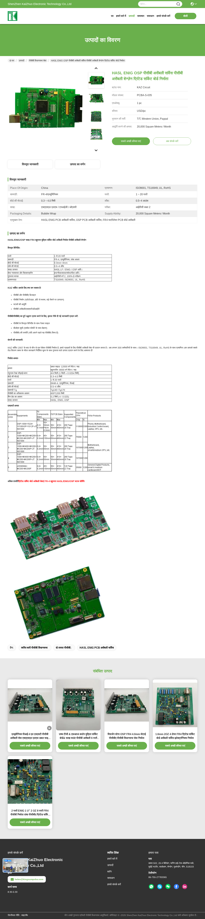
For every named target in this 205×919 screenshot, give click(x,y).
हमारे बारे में (121, 16)
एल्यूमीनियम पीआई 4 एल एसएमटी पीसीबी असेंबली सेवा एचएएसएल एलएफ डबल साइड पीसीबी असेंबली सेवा (30, 736)
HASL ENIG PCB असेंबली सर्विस (97, 647)
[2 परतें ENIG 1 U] (30, 781)
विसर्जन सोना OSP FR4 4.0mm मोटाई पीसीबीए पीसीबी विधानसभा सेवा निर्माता (127, 736)
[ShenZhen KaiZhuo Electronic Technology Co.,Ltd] (25, 16)
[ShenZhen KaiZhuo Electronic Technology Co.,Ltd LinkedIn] (185, 887)
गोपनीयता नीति (13, 915)
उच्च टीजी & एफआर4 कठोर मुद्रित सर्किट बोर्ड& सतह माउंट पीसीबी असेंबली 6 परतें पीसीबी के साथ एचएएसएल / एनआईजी (78, 736)
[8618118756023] (151, 887)
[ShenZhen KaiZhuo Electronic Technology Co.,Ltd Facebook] (176, 887)
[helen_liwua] (160, 887)
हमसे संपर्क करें (163, 16)
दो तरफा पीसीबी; (63, 647)
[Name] (178, 4)
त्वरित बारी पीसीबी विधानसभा (34, 647)
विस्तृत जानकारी (30, 164)
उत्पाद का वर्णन (77, 164)
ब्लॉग (109, 871)
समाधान (150, 16)
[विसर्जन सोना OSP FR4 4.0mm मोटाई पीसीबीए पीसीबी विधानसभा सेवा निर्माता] (126, 705)
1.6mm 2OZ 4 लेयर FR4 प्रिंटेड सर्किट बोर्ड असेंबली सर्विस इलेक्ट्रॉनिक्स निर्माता (175, 736)
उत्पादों (132, 16)
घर (112, 16)
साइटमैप (24, 915)
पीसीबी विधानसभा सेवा (37, 60)
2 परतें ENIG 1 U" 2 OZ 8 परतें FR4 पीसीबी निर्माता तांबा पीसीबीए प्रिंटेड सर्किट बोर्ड (30, 813)
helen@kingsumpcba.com (29, 879)
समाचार (140, 16)
